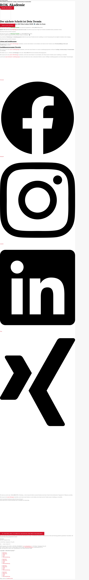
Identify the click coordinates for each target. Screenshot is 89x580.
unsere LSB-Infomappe (14, 43)
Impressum (4, 552)
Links (3, 555)
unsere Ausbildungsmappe (15, 49)
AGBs (3, 554)
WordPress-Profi (9, 578)
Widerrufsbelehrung (6, 557)
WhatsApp (14, 29)
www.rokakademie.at (27, 546)
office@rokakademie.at (29, 547)
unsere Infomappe (10, 497)
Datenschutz (4, 553)
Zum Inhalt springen (4, 0)
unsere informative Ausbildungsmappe (12, 56)
